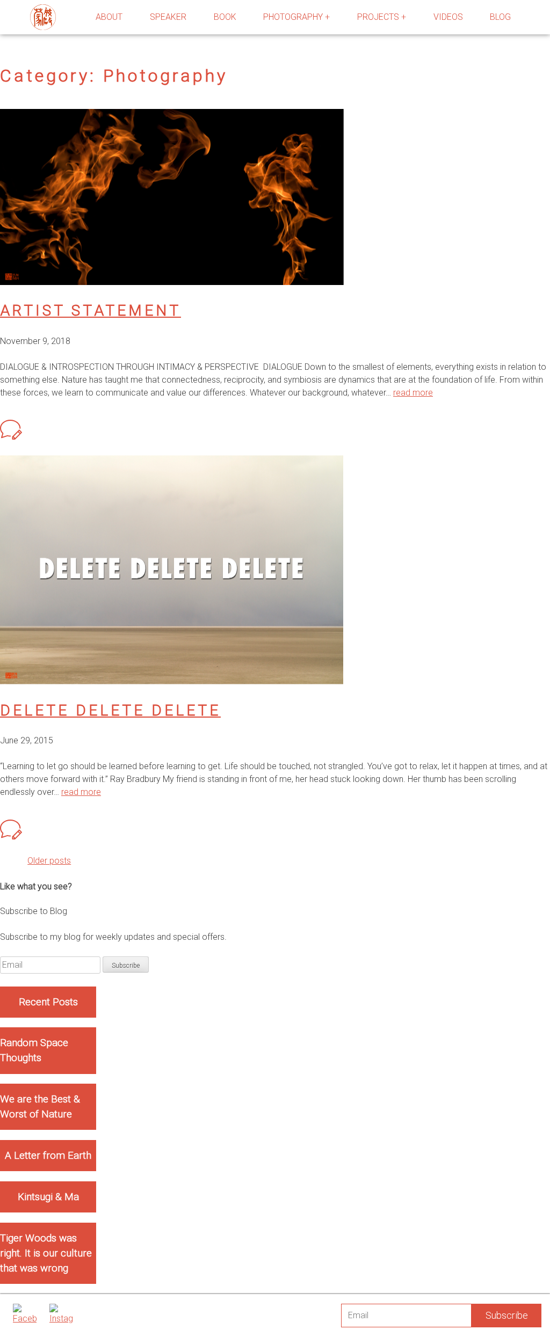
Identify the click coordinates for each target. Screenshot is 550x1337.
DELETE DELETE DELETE (110, 710)
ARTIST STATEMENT (90, 310)
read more (413, 393)
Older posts (49, 861)
